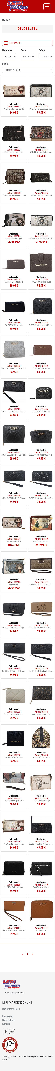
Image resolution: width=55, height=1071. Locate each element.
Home (5, 19)
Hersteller (7, 50)
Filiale (5, 63)
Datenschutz (8, 1020)
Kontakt (6, 1023)
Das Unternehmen (11, 1009)
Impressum (7, 1016)
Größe (42, 50)
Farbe (23, 50)
